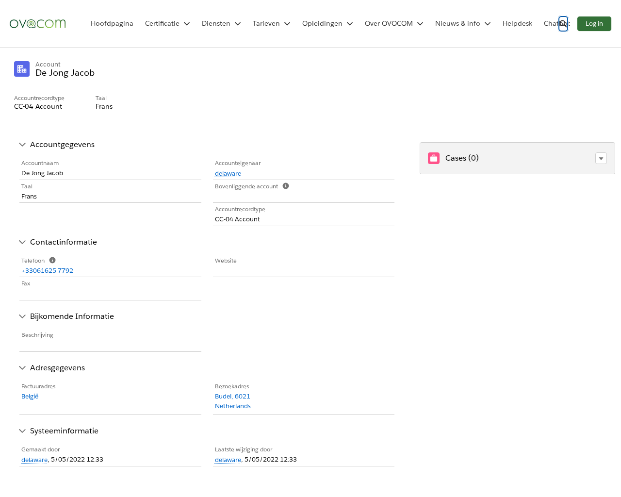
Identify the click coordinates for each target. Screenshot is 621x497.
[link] (112, 23)
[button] (601, 158)
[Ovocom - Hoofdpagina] (37, 23)
